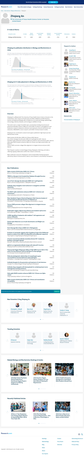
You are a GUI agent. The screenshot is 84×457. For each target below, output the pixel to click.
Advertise (59, 444)
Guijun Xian (30, 340)
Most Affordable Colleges (24, 7)
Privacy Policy (75, 444)
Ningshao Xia (72, 77)
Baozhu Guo (72, 82)
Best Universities (78, 7)
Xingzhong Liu (72, 64)
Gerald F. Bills (72, 56)
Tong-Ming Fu (72, 50)
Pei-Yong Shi (72, 87)
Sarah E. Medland (64, 339)
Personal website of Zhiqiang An (72, 119)
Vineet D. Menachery (74, 93)
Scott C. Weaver (73, 100)
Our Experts (45, 453)
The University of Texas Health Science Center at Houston (30, 19)
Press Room (60, 441)
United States (16, 21)
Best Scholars (69, 7)
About (43, 450)
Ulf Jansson (14, 340)
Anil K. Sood (72, 107)
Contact (59, 438)
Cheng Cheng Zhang (74, 68)
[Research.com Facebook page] (79, 434)
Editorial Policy (75, 441)
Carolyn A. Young (64, 310)
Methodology (45, 441)
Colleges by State (59, 7)
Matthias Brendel (48, 340)
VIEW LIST (53, 2)
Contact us (56, 291)
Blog (43, 444)
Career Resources (48, 7)
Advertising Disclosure (77, 438)
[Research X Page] (82, 434)
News (43, 447)
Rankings (44, 438)
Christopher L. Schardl (16, 309)
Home (2, 10)
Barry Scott (30, 309)
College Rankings (37, 7)
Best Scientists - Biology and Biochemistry (12, 10)
